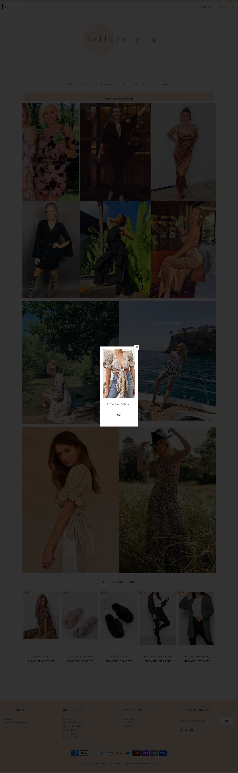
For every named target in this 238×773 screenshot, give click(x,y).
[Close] (136, 347)
